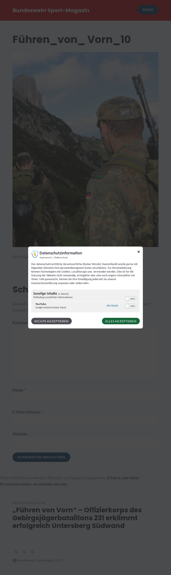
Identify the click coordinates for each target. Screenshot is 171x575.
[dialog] (85, 287)
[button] (127, 299)
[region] (85, 301)
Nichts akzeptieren (51, 321)
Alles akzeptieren (121, 321)
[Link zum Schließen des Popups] (139, 252)
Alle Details (112, 305)
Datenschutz (61, 257)
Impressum (46, 257)
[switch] (131, 298)
